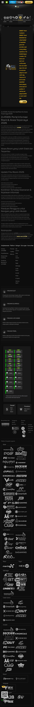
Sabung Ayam (17, 282)
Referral (12, 254)
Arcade (27, 20)
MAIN (24, 102)
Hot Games (4, 20)
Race (14, 20)
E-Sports (18, 278)
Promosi (12, 249)
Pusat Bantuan (4, 253)
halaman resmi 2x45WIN (22, 236)
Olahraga (20, 20)
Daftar (29, 2)
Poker (17, 276)
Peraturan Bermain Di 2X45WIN (4, 262)
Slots (7, 20)
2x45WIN (19, 127)
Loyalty (12, 251)
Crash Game (24, 20)
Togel (16, 20)
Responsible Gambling (4, 257)
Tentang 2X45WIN (3, 249)
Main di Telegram (13, 2)
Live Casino (10, 20)
